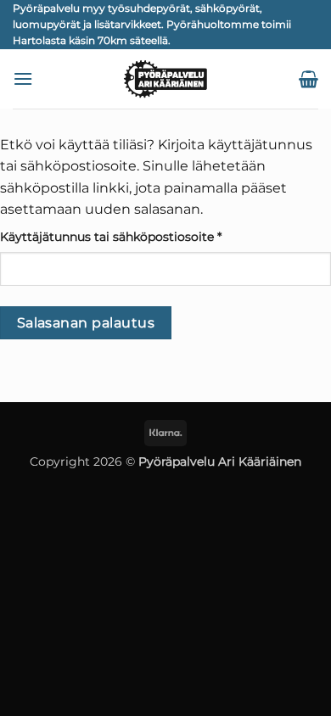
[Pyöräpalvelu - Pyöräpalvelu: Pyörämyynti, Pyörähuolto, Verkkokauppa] (165, 79)
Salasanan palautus (85, 323)
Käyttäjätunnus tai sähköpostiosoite (139, 236)
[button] (23, 78)
